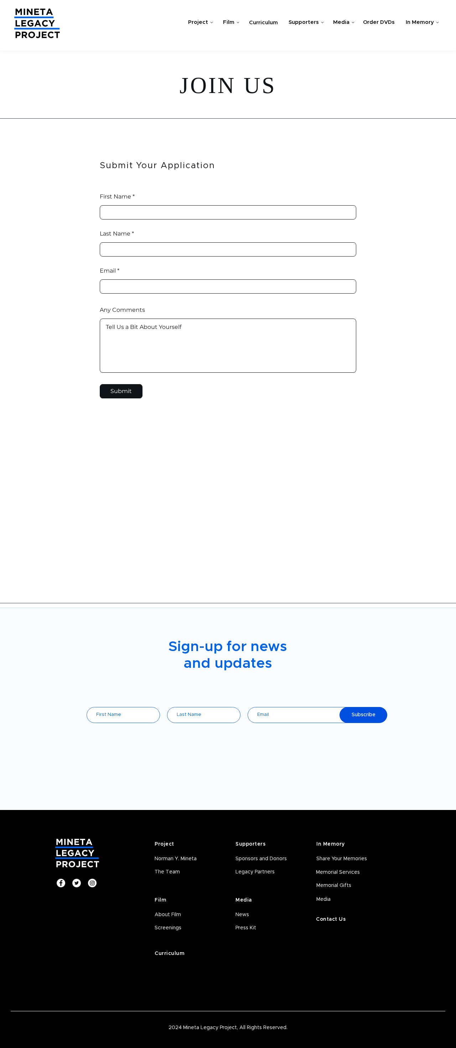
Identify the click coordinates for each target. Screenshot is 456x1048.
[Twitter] (76, 883)
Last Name (115, 234)
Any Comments (122, 310)
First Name (115, 197)
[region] (198, 24)
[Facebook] (61, 883)
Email (108, 271)
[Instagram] (92, 883)
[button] (182, 928)
